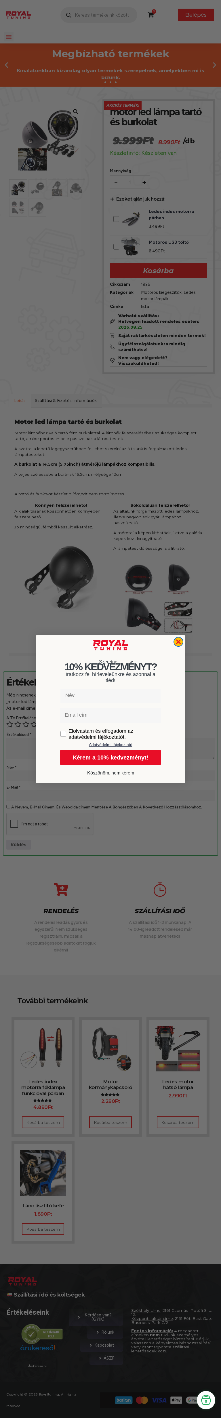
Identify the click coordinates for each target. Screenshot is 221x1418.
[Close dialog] (178, 641)
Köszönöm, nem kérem (110, 772)
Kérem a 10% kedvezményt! (110, 757)
